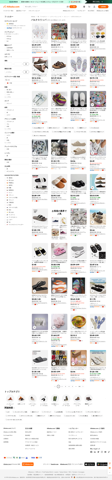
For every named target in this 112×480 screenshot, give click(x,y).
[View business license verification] (72, 477)
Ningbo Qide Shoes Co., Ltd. (97, 270)
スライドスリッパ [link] (76, 16)
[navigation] (17, 202)
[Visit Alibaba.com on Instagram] (102, 452)
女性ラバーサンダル (69, 128)
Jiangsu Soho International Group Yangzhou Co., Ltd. (79, 118)
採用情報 (6, 442)
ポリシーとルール (30, 448)
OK (26, 64)
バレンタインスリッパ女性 (21, 412)
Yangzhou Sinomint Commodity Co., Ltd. (59, 199)
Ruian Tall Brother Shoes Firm (40, 167)
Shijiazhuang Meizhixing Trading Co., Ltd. (40, 81)
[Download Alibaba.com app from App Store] (89, 464)
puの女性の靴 (59, 412)
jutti (8, 412)
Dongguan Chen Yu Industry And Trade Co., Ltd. (79, 85)
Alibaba (33, 16)
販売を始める (94, 435)
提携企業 (92, 445)
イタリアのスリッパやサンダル (41, 131)
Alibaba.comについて (10, 428)
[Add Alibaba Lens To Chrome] (28, 464)
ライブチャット (73, 435)
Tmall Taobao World (47, 472)
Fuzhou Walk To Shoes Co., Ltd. (79, 272)
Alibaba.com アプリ (65, 464)
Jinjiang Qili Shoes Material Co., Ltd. (98, 203)
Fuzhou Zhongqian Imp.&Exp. (97, 168)
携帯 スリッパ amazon (55, 415)
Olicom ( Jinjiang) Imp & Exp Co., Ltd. (40, 234)
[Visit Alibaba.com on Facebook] (91, 452)
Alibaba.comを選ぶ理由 (10, 432)
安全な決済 (28, 432)
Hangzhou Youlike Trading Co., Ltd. (79, 167)
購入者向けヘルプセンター (76, 432)
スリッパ (66, 16)
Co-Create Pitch (8, 435)
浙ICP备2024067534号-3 (101, 477)
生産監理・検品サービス (32, 445)
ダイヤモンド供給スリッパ (97, 131)
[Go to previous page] (55, 386)
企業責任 (6, 438)
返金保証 (27, 435)
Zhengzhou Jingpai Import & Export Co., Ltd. (59, 272)
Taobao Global (63, 472)
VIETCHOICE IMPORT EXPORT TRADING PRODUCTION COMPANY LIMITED (40, 269)
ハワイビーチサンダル (81, 131)
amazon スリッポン (70, 415)
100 (79, 386)
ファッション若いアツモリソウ (75, 412)
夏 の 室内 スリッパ (97, 415)
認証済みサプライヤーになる (98, 442)
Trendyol (74, 472)
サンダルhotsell (95, 128)
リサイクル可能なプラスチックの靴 (62, 131)
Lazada (56, 472)
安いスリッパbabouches (40, 135)
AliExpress (31, 472)
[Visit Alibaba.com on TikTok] (109, 452)
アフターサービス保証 (31, 442)
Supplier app (54, 464)
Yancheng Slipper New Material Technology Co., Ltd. (40, 199)
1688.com (38, 472)
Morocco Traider (55, 116)
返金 (70, 442)
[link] (109, 463)
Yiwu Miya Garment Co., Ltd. (97, 120)
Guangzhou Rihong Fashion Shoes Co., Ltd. (59, 303)
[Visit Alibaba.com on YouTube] (105, 452)
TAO (70, 472)
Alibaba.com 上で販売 (96, 432)
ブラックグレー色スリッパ (93, 412)
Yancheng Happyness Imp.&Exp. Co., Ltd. (40, 121)
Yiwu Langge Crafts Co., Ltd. (58, 51)
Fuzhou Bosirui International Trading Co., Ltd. (40, 51)
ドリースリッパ (47, 412)
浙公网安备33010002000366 (84, 477)
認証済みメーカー (52, 432)
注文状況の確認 (94, 438)
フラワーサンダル (11, 415)
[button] (68, 7)
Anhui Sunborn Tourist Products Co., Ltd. (98, 85)
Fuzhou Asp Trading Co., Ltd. (78, 51)
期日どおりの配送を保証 (32, 438)
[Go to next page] (83, 386)
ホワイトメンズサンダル (26, 415)
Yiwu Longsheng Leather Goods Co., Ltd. (79, 203)
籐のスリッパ (35, 412)
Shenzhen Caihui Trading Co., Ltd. (98, 234)
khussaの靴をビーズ (39, 128)
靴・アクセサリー (43, 16)
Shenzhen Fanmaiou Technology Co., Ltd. (79, 308)
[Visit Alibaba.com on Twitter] (98, 452)
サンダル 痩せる (84, 415)
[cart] (89, 7)
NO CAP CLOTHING (76, 234)
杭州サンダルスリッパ (54, 128)
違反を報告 (72, 448)
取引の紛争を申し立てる (75, 438)
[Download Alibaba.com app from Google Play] (102, 464)
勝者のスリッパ (41, 415)
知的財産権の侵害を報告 (75, 445)
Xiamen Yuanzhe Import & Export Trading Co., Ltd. (98, 48)
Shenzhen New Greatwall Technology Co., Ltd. (40, 303)
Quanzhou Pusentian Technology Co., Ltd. (59, 81)
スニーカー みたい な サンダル (14, 419)
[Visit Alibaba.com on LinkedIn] (95, 452)
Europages (81, 472)
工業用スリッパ (82, 128)
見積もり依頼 (50, 435)
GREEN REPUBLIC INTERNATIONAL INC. (59, 167)
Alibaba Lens (7, 464)
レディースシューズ (55, 16)
